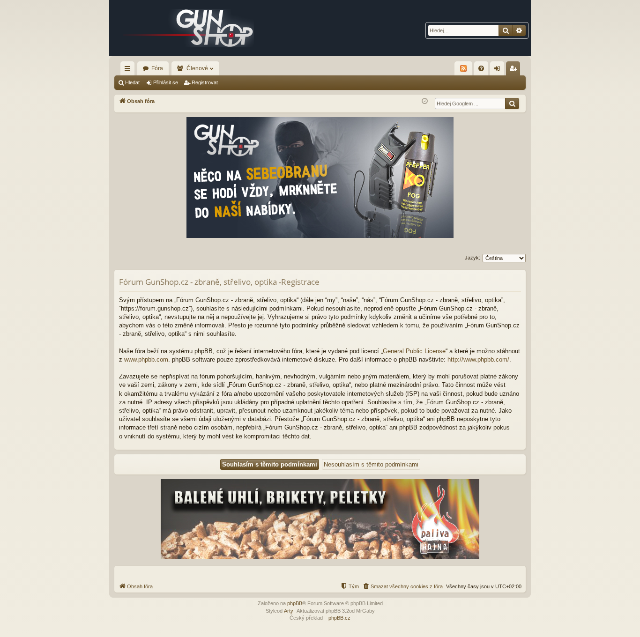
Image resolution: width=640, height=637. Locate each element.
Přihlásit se (165, 82)
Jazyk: (472, 257)
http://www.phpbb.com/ (478, 359)
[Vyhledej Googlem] (512, 103)
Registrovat (205, 82)
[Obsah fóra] (188, 28)
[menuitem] (481, 68)
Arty (288, 611)
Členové (197, 68)
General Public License (414, 351)
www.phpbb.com (146, 359)
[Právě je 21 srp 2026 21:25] (425, 101)
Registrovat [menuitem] (515, 70)
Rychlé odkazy (129, 70)
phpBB (294, 603)
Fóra (157, 68)
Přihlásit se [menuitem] (499, 70)
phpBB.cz (339, 618)
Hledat (132, 82)
